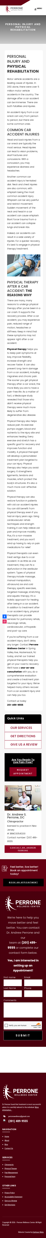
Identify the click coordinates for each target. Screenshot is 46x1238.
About (7, 1140)
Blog (6, 1144)
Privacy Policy (10, 1193)
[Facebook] (5, 617)
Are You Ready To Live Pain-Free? (23, 761)
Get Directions (10, 1205)
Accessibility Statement (13, 1197)
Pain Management (11, 1172)
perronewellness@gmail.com (19, 1116)
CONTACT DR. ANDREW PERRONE (23, 849)
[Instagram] (5, 622)
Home (7, 1136)
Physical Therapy (11, 1168)
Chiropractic (9, 1165)
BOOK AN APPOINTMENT (23, 882)
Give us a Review (11, 1201)
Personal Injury (10, 1176)
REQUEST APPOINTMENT (23, 771)
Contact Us (9, 1148)
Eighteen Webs (38, 1232)
